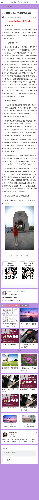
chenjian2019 (16, 291)
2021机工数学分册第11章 (27, 389)
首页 (4, 6)
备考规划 (9, 6)
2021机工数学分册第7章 (9, 407)
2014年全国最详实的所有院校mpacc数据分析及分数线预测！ (9, 326)
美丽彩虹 (11, 432)
